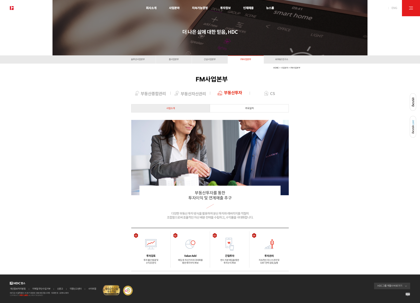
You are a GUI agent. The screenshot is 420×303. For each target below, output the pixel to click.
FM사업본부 (245, 59)
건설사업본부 (210, 59)
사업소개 (170, 108)
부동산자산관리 (193, 94)
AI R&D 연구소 (281, 59)
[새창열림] (407, 295)
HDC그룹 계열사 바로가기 (389, 285)
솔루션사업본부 (138, 59)
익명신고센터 (76, 289)
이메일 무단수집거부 (41, 289)
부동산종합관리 (153, 93)
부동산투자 (233, 92)
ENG (394, 8)
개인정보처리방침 (18, 289)
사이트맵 (92, 289)
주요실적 (249, 108)
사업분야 (284, 68)
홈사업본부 (174, 59)
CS (272, 93)
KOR (383, 8)
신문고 (60, 289)
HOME (276, 68)
